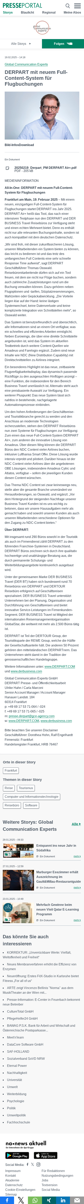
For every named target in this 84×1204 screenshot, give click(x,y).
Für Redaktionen (53, 1171)
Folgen (59, 43)
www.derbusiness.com (26, 671)
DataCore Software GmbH (25, 1044)
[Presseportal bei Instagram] (37, 1164)
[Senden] (77, 1200)
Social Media (51, 1189)
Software (31, 805)
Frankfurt (11, 770)
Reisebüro (12, 805)
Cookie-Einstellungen (20, 1189)
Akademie (12, 1180)
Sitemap (11, 1194)
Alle (75, 824)
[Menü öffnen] (77, 6)
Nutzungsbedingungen (57, 1175)
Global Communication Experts (26, 64)
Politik (11, 1108)
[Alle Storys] (42, 35)
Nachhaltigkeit (17, 1072)
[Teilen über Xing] (49, 1200)
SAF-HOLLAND (18, 1051)
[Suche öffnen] (67, 6)
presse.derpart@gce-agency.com (32, 716)
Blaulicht (27, 12)
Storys (8, 12)
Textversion (49, 1185)
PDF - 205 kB (45, 169)
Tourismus (26, 788)
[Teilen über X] (21, 1200)
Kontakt (10, 1175)
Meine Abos (72, 12)
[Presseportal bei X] (31, 1164)
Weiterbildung (16, 1094)
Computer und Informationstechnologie (31, 796)
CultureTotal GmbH (20, 1011)
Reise (9, 788)
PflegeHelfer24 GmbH (22, 1018)
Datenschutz (14, 1185)
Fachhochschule (18, 1122)
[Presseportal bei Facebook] (26, 1164)
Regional (48, 12)
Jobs (45, 1180)
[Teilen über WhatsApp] (35, 1200)
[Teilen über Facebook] (7, 1200)
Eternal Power (17, 1065)
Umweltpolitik (16, 1115)
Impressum (13, 1171)
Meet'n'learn (15, 1037)
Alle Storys (19, 43)
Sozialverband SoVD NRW (26, 1058)
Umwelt (12, 1087)
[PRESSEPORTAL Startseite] (22, 5)
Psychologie (15, 1101)
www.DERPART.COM (60, 666)
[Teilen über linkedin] (63, 1200)
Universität (14, 1080)
